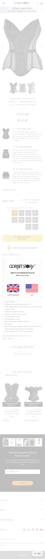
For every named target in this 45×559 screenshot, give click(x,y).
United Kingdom (13, 295)
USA (31, 295)
